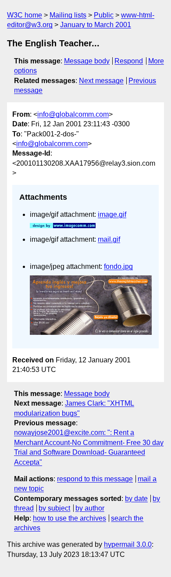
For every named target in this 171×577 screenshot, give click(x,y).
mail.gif (109, 239)
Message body (87, 61)
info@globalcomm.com (73, 114)
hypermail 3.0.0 (128, 544)
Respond (128, 61)
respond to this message (95, 479)
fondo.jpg (118, 266)
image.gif (112, 214)
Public (104, 15)
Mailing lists (68, 15)
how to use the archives (69, 518)
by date (136, 498)
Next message (101, 80)
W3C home (24, 15)
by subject (54, 508)
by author (89, 508)
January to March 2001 (95, 24)
